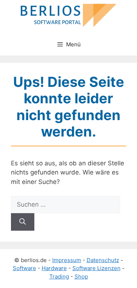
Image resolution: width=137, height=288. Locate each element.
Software (24, 268)
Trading (59, 276)
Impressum (66, 260)
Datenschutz (103, 260)
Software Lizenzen (96, 268)
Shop (81, 276)
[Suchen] (22, 222)
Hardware (54, 268)
